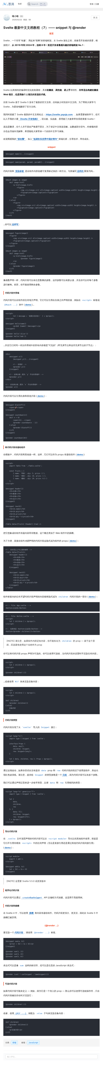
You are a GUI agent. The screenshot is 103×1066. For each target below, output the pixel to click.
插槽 (31, 913)
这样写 (15, 224)
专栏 (20, 4)
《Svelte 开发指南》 (29, 119)
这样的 (80, 171)
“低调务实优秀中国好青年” (45, 139)
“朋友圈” (21, 139)
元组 (64, 774)
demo (28, 304)
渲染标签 (19, 171)
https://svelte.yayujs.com (59, 114)
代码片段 (19, 932)
